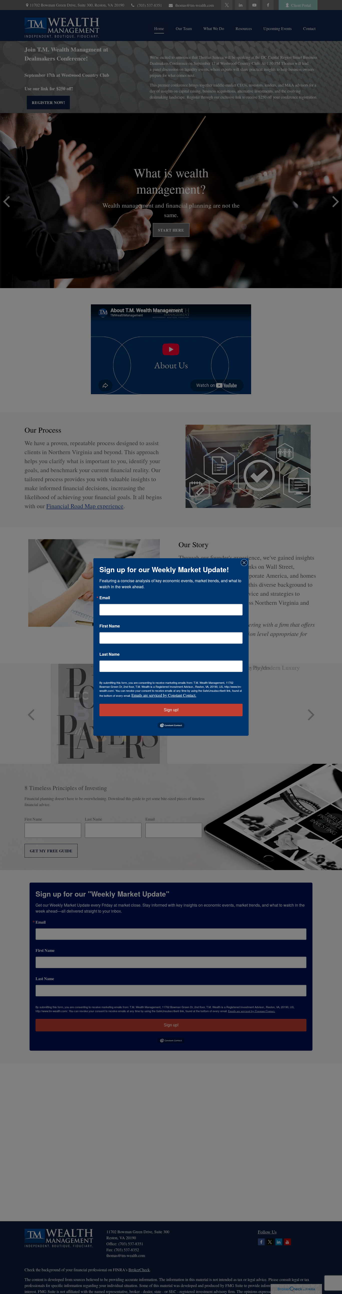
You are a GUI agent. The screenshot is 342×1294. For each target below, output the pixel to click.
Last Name (109, 654)
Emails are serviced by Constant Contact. (163, 695)
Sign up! (171, 710)
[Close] (244, 563)
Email (104, 598)
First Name (109, 626)
